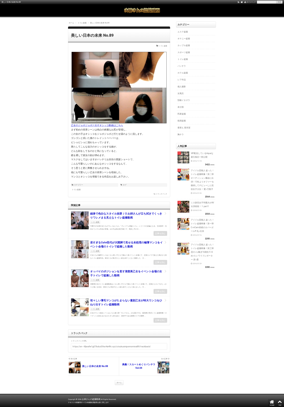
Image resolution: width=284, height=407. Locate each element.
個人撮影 (182, 86)
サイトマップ (251, 2)
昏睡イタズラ (184, 100)
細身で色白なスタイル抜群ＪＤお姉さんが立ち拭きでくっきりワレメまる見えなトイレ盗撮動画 (126, 215)
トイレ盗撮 (163, 46)
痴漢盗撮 (182, 120)
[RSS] (238, 2)
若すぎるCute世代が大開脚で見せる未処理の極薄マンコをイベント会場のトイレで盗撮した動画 (126, 244)
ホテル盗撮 (183, 73)
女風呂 (181, 93)
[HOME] (242, 2)
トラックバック (161, 194)
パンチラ (182, 66)
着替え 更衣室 (184, 127)
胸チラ (181, 134)
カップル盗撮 (184, 45)
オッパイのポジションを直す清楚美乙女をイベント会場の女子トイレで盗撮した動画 (126, 273)
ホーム (119, 383)
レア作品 (182, 79)
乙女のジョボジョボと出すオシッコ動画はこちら (97, 125)
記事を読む (160, 233)
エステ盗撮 (183, 32)
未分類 (181, 107)
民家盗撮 (182, 114)
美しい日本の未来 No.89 (92, 35)
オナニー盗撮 (184, 38)
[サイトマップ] (245, 2)
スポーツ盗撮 (184, 52)
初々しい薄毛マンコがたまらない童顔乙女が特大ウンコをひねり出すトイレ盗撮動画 (126, 302)
